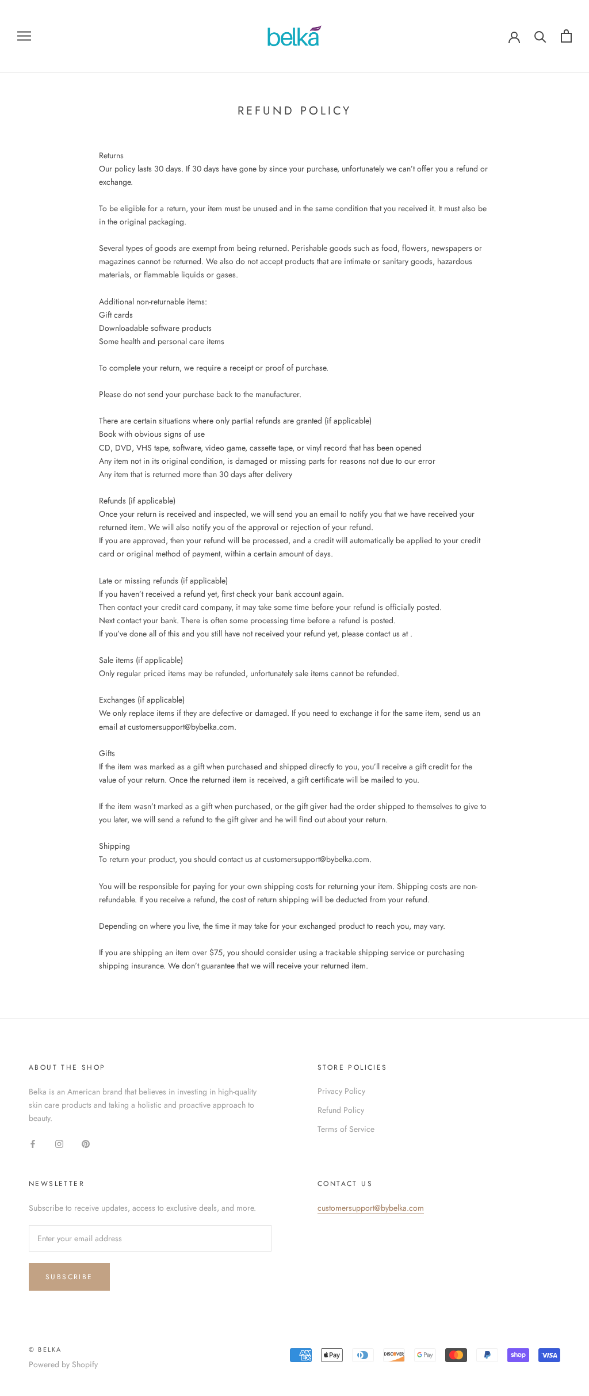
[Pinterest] (86, 1143)
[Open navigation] (24, 36)
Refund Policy (341, 1110)
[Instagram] (59, 1143)
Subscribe (69, 1277)
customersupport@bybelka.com (371, 1208)
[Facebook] (33, 1143)
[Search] (540, 36)
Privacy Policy (341, 1091)
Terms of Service (346, 1129)
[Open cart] (566, 36)
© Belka (45, 1349)
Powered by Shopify (63, 1364)
